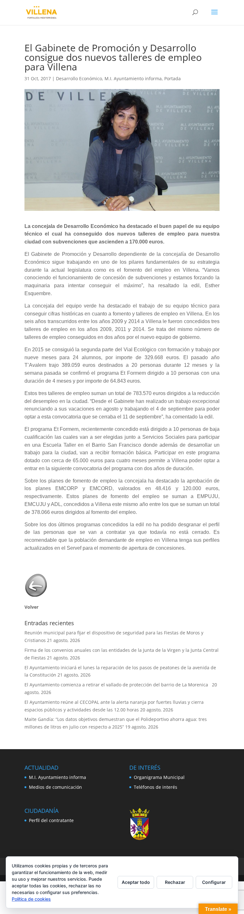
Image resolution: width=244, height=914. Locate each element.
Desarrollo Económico (79, 78)
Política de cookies (31, 899)
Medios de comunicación (55, 787)
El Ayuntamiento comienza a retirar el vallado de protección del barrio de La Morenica (117, 685)
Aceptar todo (136, 882)
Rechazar (175, 882)
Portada (172, 78)
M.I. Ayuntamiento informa (133, 78)
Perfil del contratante (51, 820)
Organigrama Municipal (159, 777)
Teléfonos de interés (155, 787)
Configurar (214, 882)
